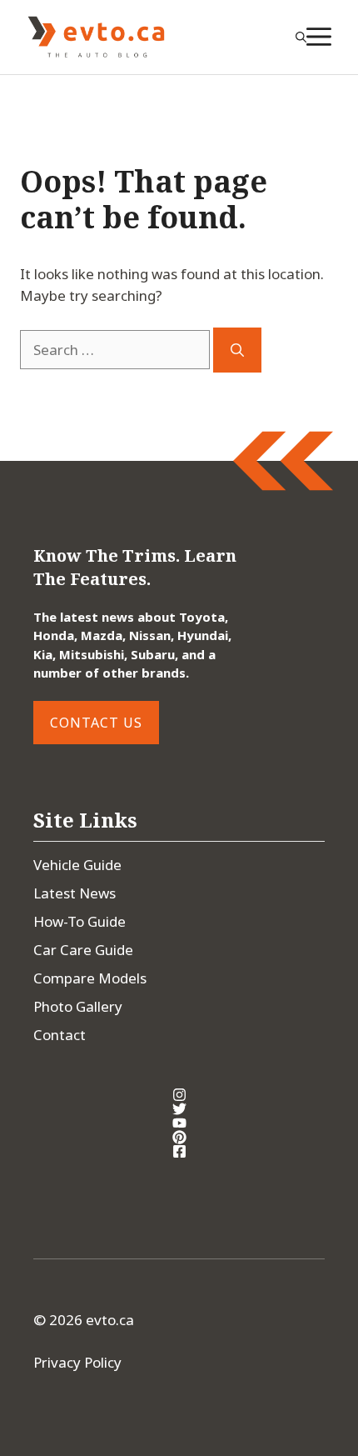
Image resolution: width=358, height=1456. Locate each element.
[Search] (237, 350)
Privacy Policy (77, 1362)
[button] (301, 36)
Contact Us (96, 722)
